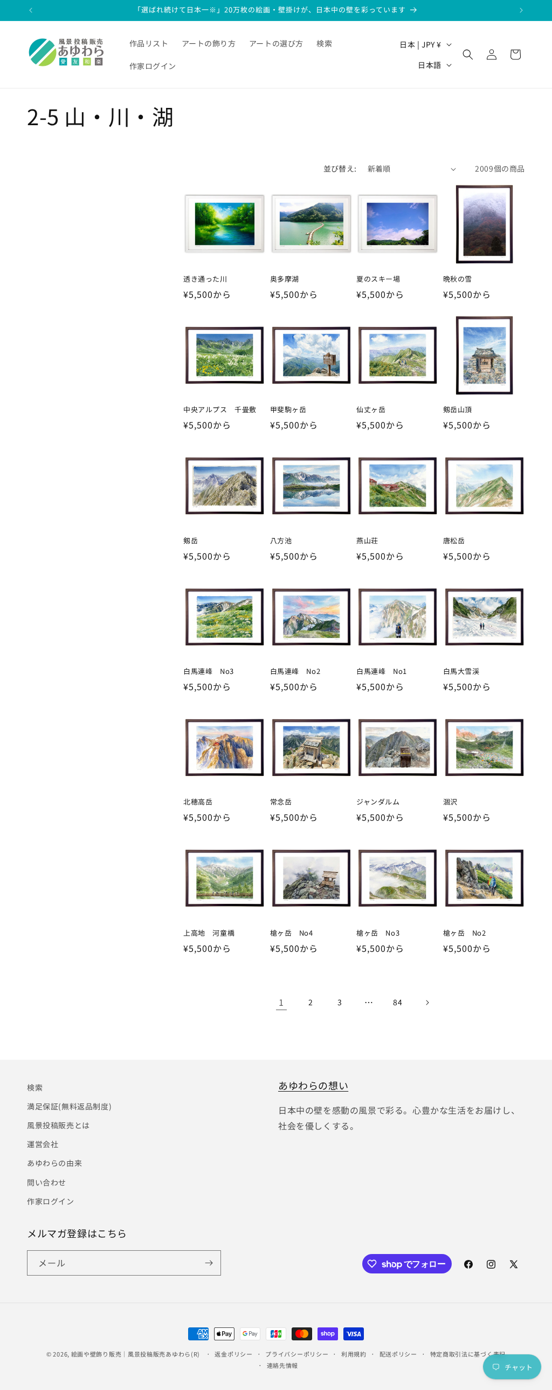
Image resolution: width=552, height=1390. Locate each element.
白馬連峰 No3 (208, 671)
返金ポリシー (233, 1354)
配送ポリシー (398, 1354)
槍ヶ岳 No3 (377, 933)
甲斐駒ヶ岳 (288, 409)
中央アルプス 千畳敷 (220, 409)
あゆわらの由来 (54, 1162)
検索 (35, 1087)
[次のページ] (427, 1002)
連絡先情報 (283, 1365)
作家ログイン (50, 1201)
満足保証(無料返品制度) (69, 1106)
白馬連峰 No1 (381, 671)
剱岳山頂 (457, 409)
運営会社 (42, 1144)
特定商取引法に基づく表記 (468, 1354)
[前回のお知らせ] (31, 10)
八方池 (281, 541)
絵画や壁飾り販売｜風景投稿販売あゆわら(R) (135, 1354)
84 (397, 1002)
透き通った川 (205, 279)
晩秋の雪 (457, 279)
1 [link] (281, 1002)
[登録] (208, 1263)
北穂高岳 (197, 802)
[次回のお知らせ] (521, 10)
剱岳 (190, 541)
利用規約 (354, 1354)
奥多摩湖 (284, 279)
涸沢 (450, 802)
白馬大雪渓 (461, 671)
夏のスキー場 (378, 279)
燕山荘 (367, 541)
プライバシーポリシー (296, 1354)
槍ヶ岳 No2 (464, 933)
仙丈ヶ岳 (370, 409)
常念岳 (281, 802)
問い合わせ (46, 1182)
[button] (468, 54)
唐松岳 (454, 541)
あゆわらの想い (313, 1085)
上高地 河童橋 (208, 933)
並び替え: (340, 168)
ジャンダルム (378, 802)
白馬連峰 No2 (295, 671)
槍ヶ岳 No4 (291, 933)
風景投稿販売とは (58, 1125)
